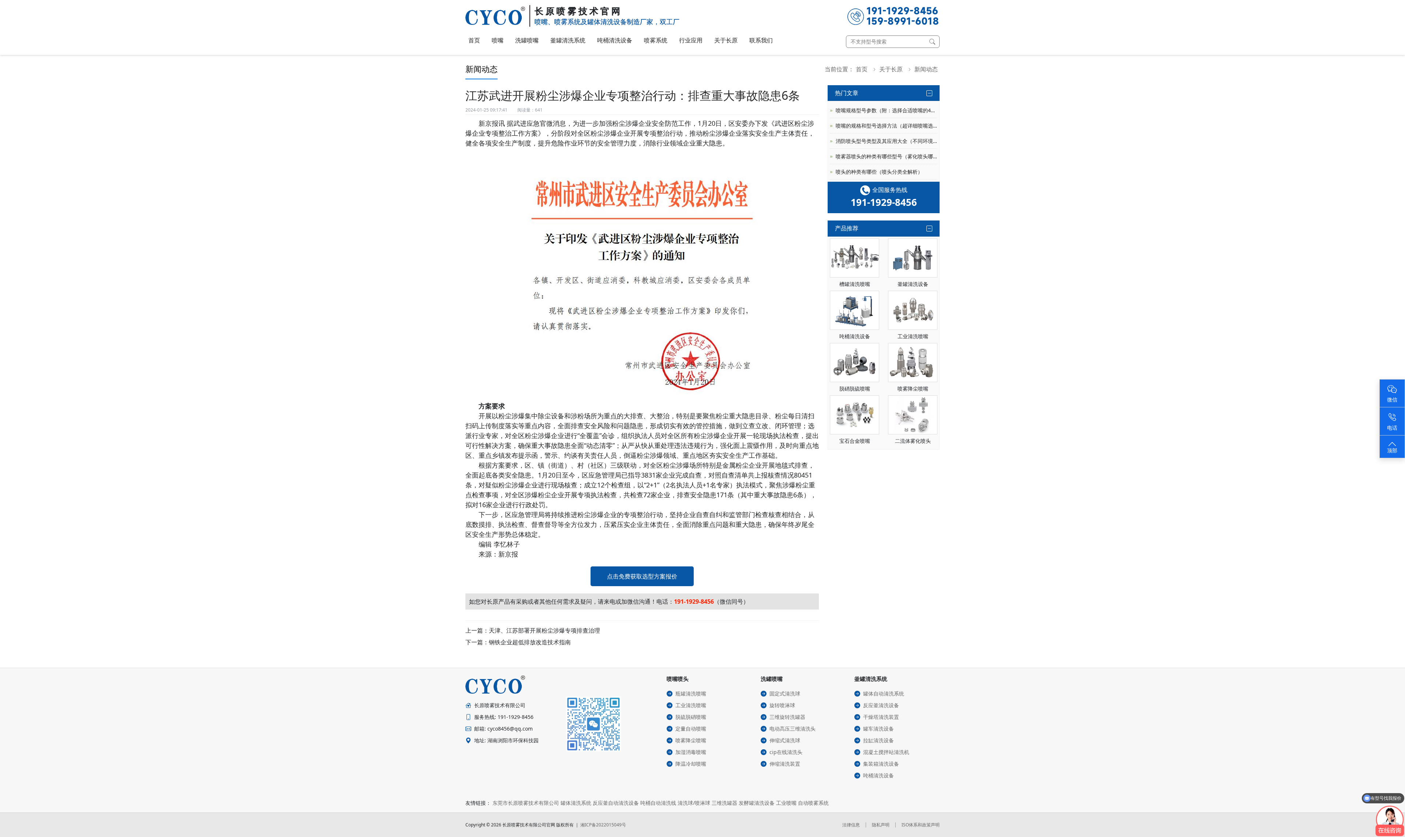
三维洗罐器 (724, 802)
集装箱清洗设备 (881, 763)
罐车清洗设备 (878, 728)
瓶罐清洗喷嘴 (690, 693)
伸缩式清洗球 (784, 740)
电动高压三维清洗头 (792, 728)
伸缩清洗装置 (784, 763)
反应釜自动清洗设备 (616, 802)
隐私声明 (880, 825)
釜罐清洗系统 (567, 40)
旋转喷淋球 (782, 705)
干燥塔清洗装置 (881, 716)
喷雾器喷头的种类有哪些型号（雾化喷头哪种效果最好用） (886, 156)
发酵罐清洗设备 (757, 802)
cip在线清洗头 (785, 752)
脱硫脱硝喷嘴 (690, 716)
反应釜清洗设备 (881, 705)
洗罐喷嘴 (527, 40)
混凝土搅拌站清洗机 (886, 752)
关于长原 (726, 40)
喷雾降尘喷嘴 (690, 740)
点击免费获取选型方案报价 (642, 576)
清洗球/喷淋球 (694, 802)
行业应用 (690, 40)
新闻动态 (926, 69)
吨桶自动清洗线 (658, 802)
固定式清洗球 (784, 693)
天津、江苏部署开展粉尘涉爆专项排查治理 (544, 630)
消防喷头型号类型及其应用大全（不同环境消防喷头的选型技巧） (886, 140)
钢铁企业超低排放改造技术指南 (530, 642)
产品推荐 (846, 228)
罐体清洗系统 (576, 802)
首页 (474, 40)
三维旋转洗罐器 (787, 716)
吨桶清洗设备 (614, 40)
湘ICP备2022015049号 (603, 825)
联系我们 (761, 40)
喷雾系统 (655, 40)
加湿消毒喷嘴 (690, 752)
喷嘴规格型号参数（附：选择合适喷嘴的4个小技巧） (886, 110)
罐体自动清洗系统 (883, 693)
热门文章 (846, 93)
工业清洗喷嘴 (690, 705)
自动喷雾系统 (813, 802)
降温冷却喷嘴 (690, 763)
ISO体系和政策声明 (921, 825)
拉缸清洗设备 (878, 740)
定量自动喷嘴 (690, 728)
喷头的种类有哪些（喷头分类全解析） (879, 171)
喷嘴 (497, 40)
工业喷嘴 (786, 802)
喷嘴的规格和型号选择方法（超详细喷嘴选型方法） (886, 125)
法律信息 (851, 825)
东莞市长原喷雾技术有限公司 (525, 802)
